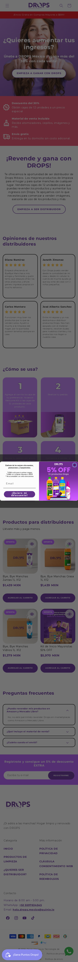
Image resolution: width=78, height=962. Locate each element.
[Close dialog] (75, 465)
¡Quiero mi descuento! (19, 494)
